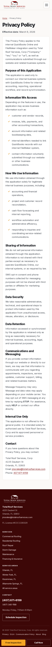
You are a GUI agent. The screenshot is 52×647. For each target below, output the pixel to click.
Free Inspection (13, 642)
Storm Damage (9, 550)
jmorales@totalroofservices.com (28, 469)
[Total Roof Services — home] (14, 5)
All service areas (9, 588)
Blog (44, 634)
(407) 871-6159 (11, 600)
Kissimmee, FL (9, 579)
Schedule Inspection (16, 617)
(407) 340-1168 (9, 604)
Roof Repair (7, 545)
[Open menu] (46, 5)
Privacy (5, 634)
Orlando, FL (7, 570)
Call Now (38, 642)
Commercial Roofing (11, 536)
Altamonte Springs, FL (12, 583)
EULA (12, 634)
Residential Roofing (11, 541)
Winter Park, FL (9, 575)
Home (4, 18)
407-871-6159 (20, 472)
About (38, 634)
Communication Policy (25, 634)
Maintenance (8, 554)
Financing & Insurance (12, 559)
